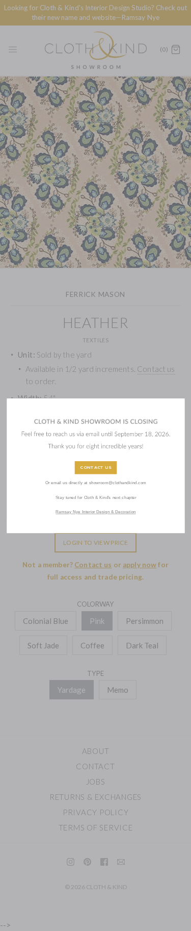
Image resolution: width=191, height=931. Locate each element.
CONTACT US (96, 467)
